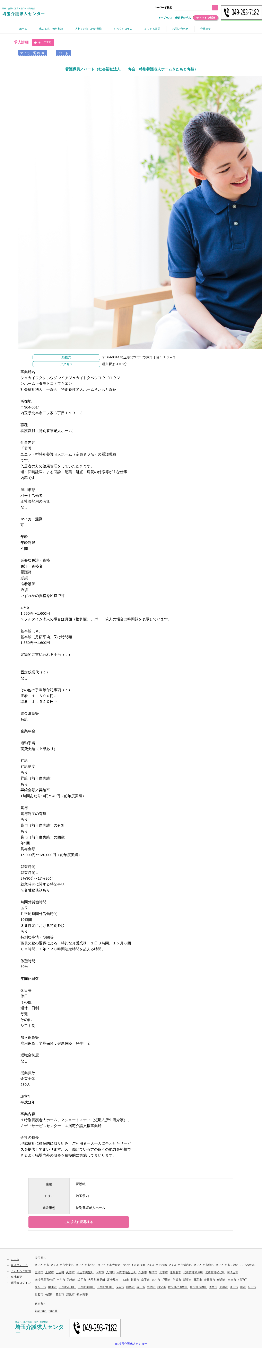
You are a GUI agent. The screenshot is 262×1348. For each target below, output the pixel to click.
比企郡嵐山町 (86, 1287)
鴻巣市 (70, 1294)
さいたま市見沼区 (227, 1265)
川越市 (135, 1279)
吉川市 (61, 1279)
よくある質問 (152, 28)
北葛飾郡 (175, 1272)
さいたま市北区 (86, 1265)
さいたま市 (42, 1265)
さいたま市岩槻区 (133, 1265)
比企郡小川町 (67, 1287)
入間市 (100, 1272)
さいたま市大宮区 (109, 1265)
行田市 (252, 1287)
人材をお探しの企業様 (88, 28)
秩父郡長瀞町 (198, 1287)
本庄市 (232, 1279)
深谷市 (120, 1287)
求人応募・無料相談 (51, 28)
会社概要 (205, 28)
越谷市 (39, 1294)
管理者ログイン (21, 1282)
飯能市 (60, 1294)
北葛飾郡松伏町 (215, 1272)
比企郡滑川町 (105, 1287)
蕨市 (243, 1287)
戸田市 (166, 1279)
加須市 (153, 1272)
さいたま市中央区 (62, 1265)
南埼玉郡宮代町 (45, 1279)
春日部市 (209, 1279)
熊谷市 (130, 1287)
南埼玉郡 (232, 1272)
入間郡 (110, 1272)
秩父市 (161, 1287)
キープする (44, 42)
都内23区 (41, 1311)
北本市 (163, 1272)
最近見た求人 (183, 17)
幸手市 (145, 1279)
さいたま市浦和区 (180, 1265)
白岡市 (151, 1287)
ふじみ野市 (248, 1265)
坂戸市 (82, 1279)
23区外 (53, 1311)
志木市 (156, 1279)
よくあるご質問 (21, 1271)
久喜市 (70, 1272)
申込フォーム (19, 1265)
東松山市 (40, 1287)
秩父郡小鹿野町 (178, 1287)
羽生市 (213, 1287)
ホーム (23, 28)
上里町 (60, 1272)
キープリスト (165, 18)
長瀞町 (49, 1294)
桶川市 (52, 1287)
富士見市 (113, 1279)
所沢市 (177, 1279)
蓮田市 (234, 1287)
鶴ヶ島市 (82, 1294)
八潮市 (142, 1272)
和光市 (71, 1279)
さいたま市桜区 (157, 1265)
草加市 (223, 1287)
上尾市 (49, 1272)
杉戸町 (242, 1279)
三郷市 (39, 1272)
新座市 (187, 1279)
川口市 (124, 1279)
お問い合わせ (180, 28)
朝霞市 (221, 1279)
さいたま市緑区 (204, 1265)
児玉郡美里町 (85, 1272)
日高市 (197, 1279)
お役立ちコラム (123, 28)
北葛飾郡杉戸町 (193, 1272)
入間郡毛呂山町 (126, 1272)
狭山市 (141, 1287)
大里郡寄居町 (96, 1279)
